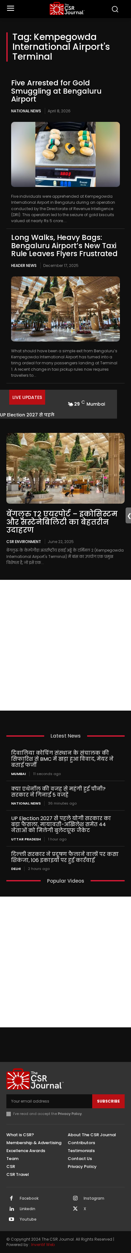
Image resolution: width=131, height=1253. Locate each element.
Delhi (16, 868)
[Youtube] (11, 1220)
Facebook (29, 1198)
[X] (75, 1209)
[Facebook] (11, 1199)
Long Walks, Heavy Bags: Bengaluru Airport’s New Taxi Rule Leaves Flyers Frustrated (64, 245)
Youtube (28, 1219)
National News (26, 111)
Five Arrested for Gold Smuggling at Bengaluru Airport (56, 91)
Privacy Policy (70, 1113)
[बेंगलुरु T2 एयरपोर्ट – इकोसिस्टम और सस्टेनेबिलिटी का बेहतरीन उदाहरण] (65, 468)
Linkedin (27, 1208)
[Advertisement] (65, 645)
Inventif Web (43, 1244)
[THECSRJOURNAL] (67, 8)
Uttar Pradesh (26, 839)
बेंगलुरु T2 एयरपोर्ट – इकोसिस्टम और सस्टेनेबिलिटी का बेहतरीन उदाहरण (62, 522)
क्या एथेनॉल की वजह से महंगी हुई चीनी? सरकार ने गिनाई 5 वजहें (58, 792)
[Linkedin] (11, 1209)
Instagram (94, 1198)
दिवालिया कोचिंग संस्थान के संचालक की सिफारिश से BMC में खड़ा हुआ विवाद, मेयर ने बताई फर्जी (62, 759)
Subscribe (108, 1101)
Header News (24, 265)
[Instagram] (75, 1199)
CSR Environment (23, 541)
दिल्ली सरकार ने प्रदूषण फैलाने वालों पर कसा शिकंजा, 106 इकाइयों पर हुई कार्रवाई (65, 857)
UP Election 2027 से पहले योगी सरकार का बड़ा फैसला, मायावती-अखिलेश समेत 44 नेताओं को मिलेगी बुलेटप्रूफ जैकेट (61, 824)
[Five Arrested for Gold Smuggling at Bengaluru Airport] (65, 154)
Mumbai (18, 774)
